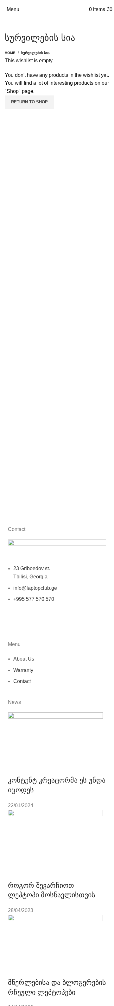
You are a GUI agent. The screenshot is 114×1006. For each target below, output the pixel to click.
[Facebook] (16, 624)
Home (10, 53)
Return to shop (29, 102)
